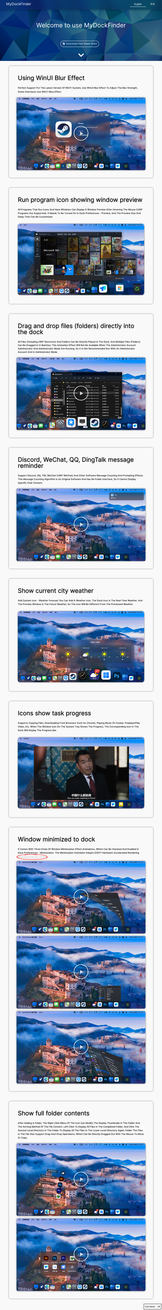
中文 (152, 4)
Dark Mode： (151, 1306)
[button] (79, 44)
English (138, 4)
